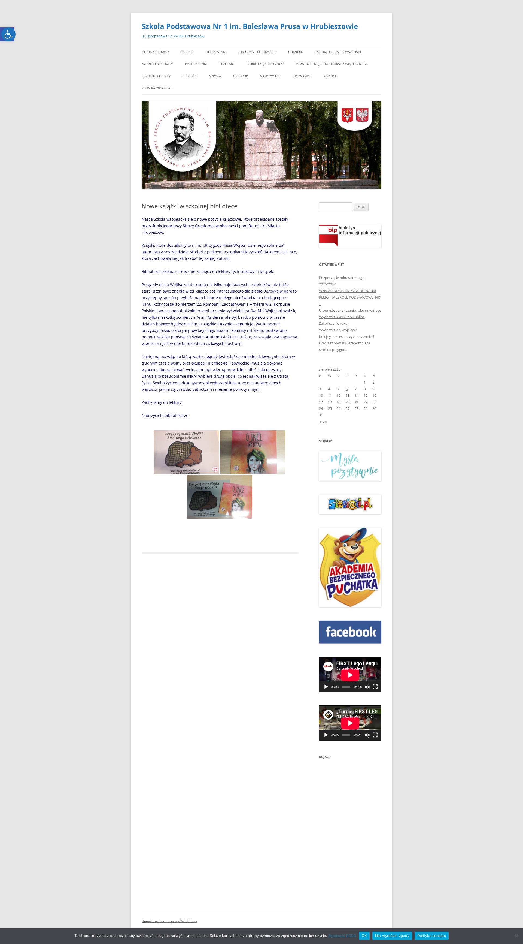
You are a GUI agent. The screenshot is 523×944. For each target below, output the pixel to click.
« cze (323, 421)
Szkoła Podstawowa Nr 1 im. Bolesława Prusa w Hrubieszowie (250, 26)
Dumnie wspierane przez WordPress (169, 921)
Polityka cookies (432, 935)
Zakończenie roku (333, 323)
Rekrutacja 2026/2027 (265, 64)
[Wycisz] (367, 687)
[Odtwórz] (326, 687)
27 (347, 408)
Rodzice (330, 76)
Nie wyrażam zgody (392, 935)
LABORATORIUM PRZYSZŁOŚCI (338, 52)
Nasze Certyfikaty (157, 64)
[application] (350, 674)
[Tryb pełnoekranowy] (375, 687)
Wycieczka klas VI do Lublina (342, 316)
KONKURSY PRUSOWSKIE (256, 52)
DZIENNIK (240, 76)
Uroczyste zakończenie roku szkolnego (350, 310)
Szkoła (215, 76)
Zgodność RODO (342, 935)
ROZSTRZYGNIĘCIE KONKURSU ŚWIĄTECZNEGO (332, 64)
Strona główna (155, 52)
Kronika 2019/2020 (157, 88)
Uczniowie (302, 76)
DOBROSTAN (216, 52)
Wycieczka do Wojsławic (338, 329)
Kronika (295, 52)
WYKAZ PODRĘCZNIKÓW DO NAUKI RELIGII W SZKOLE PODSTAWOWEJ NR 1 (349, 297)
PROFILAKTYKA (196, 64)
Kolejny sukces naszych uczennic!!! (346, 336)
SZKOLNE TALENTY (156, 76)
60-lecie (187, 52)
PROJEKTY (190, 76)
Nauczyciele (270, 76)
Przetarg (227, 64)
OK (364, 935)
